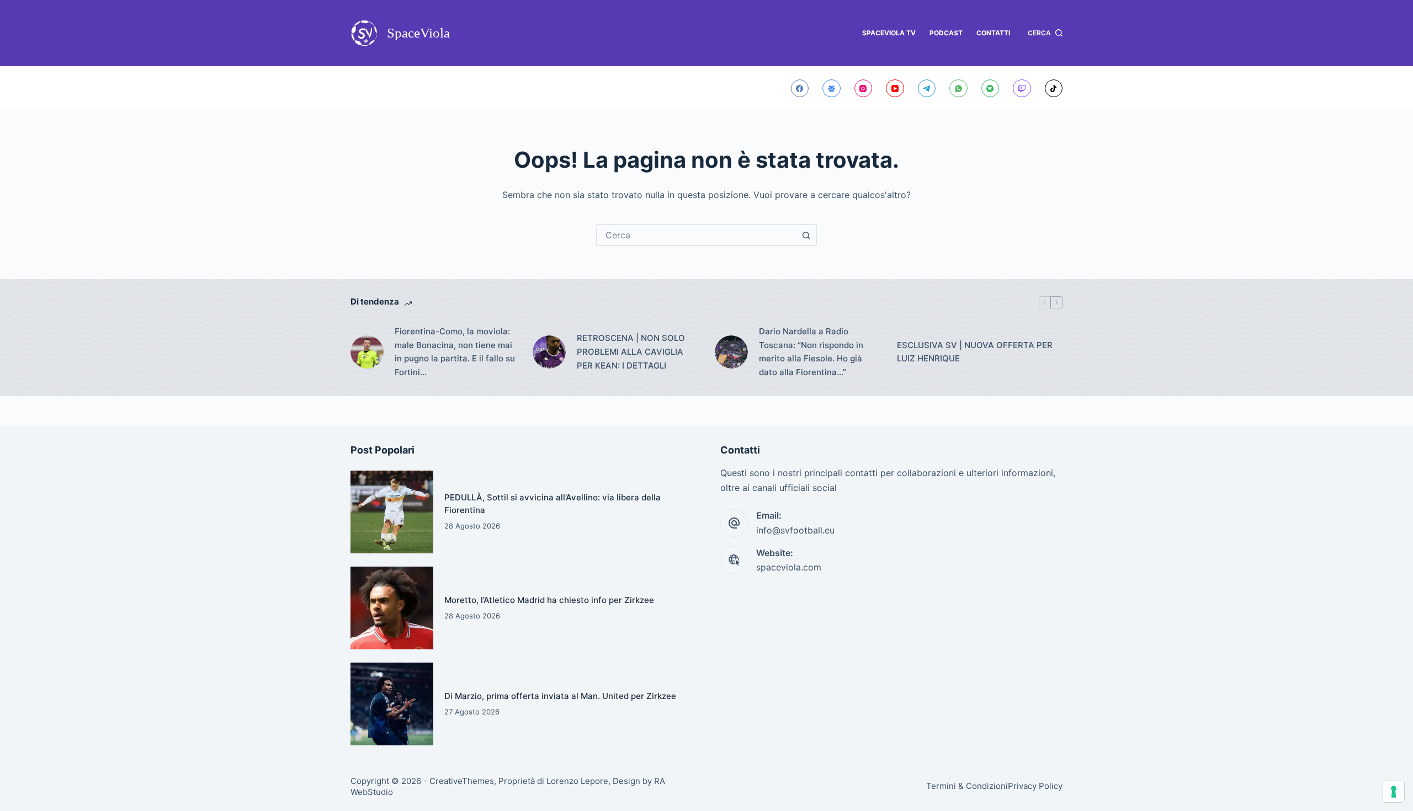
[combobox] (696, 235)
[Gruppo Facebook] (831, 88)
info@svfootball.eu (795, 530)
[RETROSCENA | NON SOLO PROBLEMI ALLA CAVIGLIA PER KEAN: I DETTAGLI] (549, 352)
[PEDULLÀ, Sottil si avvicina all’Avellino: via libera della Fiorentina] (391, 512)
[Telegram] (927, 88)
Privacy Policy (1035, 786)
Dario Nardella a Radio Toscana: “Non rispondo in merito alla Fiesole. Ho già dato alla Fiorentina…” (811, 351)
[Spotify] (990, 88)
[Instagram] (863, 88)
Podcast (946, 33)
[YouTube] (895, 88)
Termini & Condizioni (967, 786)
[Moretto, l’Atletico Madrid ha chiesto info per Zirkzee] (391, 608)
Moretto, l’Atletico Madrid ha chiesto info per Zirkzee (549, 600)
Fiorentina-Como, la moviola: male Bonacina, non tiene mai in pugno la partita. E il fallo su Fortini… (455, 351)
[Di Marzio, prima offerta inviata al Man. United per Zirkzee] (391, 704)
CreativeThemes (461, 781)
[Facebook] (800, 88)
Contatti (993, 33)
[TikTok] (1054, 88)
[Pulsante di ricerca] (806, 235)
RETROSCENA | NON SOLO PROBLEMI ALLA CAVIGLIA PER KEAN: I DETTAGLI (631, 352)
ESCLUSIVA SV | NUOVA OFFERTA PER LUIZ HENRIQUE (975, 352)
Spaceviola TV (889, 33)
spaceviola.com (788, 567)
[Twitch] (1022, 88)
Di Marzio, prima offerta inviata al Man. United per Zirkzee (560, 696)
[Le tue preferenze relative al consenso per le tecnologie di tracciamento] (1393, 791)
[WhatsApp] (958, 88)
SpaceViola (418, 32)
